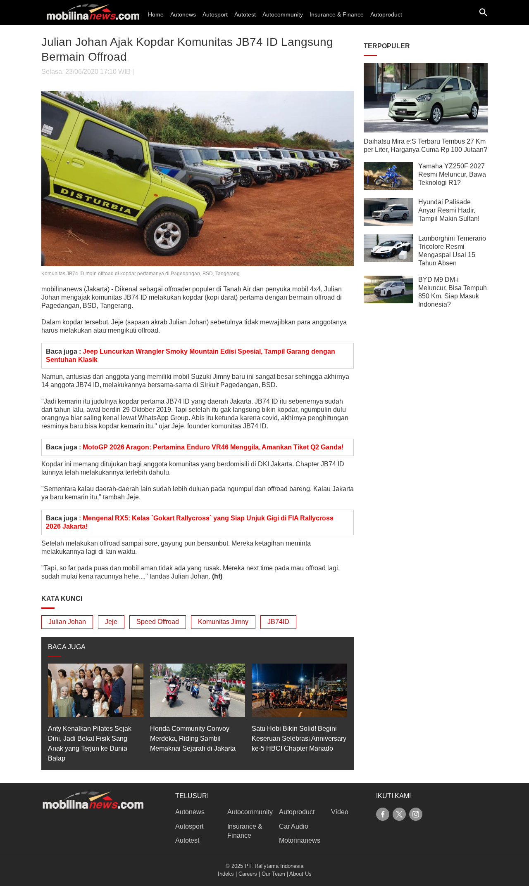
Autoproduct (386, 14)
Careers (247, 874)
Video (339, 811)
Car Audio (293, 826)
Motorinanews (299, 840)
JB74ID (278, 621)
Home (156, 14)
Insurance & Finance (337, 14)
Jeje (111, 621)
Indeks (226, 874)
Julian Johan (67, 621)
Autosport (215, 14)
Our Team (273, 874)
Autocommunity (282, 14)
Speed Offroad (157, 621)
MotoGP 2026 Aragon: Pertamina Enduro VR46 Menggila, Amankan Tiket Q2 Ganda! (213, 447)
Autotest (245, 14)
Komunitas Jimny (223, 621)
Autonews (183, 14)
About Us (300, 874)
